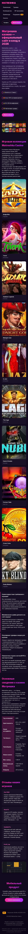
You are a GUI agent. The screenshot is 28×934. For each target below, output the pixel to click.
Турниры (15, 7)
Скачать (5, 18)
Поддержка (18, 14)
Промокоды (6, 14)
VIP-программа (18, 11)
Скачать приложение (14, 900)
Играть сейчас (8, 114)
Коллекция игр (7, 11)
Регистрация (16, 22)
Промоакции (6, 7)
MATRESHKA (9, 3)
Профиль (6, 22)
